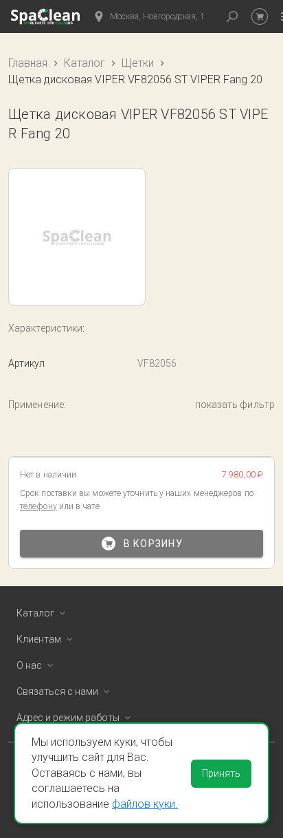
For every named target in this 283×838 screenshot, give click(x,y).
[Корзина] (259, 16)
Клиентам (38, 639)
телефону (38, 506)
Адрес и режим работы (68, 717)
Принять (221, 773)
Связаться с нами (57, 691)
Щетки (138, 62)
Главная (27, 62)
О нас (29, 665)
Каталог (84, 62)
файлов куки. (145, 803)
